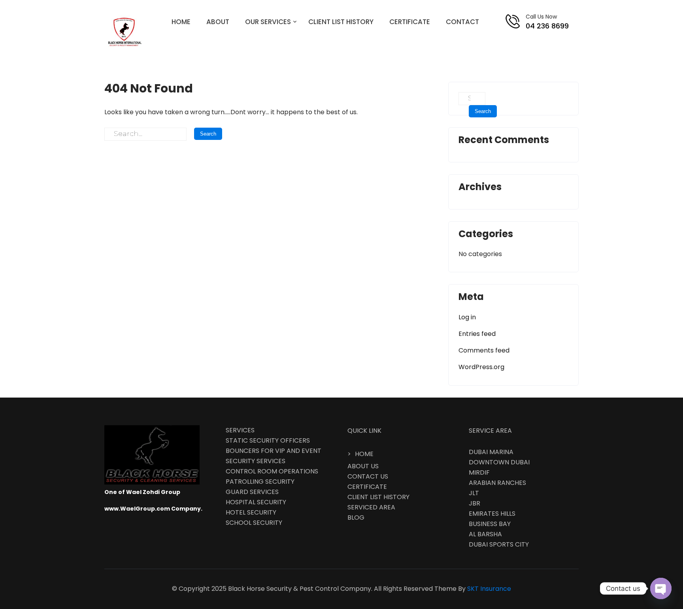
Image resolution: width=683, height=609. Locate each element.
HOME (181, 21)
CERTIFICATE (409, 21)
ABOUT (217, 21)
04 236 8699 (547, 26)
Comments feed (483, 350)
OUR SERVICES (268, 21)
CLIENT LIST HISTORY (341, 21)
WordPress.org (481, 366)
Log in (467, 317)
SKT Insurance (489, 588)
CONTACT (462, 21)
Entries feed (477, 333)
